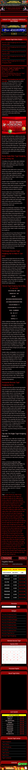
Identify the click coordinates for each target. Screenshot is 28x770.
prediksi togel (11, 543)
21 (17, 657)
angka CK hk (11, 496)
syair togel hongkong (9, 554)
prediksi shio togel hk (8, 541)
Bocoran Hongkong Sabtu (9, 625)
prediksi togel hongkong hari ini (14, 545)
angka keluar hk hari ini (18, 502)
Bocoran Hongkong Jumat (9, 614)
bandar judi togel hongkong (14, 513)
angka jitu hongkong (11, 500)
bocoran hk (5, 518)
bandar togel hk (6, 515)
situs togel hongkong (12, 552)
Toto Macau (5, 749)
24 (3, 659)
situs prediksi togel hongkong (15, 550)
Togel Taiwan (5, 752)
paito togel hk (14, 537)
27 (14, 659)
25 (7, 659)
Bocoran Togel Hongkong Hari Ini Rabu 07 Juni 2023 (13, 69)
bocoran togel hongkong (8, 524)
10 (3, 654)
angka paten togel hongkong (10, 511)
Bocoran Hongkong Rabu (9, 73)
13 (14, 654)
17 (3, 657)
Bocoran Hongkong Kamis (9, 617)
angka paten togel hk (20, 509)
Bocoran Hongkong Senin (9, 630)
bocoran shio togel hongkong (17, 520)
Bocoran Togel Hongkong (13, 75)
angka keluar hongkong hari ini (10, 504)
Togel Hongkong (6, 747)
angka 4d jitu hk (9, 494)
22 (21, 657)
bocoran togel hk (6, 522)
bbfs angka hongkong (16, 517)
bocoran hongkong (14, 518)
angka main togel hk (13, 507)
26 (10, 659)
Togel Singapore (6, 741)
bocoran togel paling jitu (18, 526)
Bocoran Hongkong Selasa (9, 627)
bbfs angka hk (6, 517)
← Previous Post (6, 558)
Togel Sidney (5, 744)
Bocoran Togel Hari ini (8, 633)
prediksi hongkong (20, 539)
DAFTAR (22, 717)
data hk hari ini (6, 528)
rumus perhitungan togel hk (9, 546)
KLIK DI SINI (22, 575)
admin (3, 71)
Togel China (5, 755)
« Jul (3, 664)
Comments (5, 76)
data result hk (11, 531)
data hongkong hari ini (17, 528)
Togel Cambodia (6, 758)
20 (14, 657)
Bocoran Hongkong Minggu (9, 619)
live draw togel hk (13, 533)
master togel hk (15, 535)
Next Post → (22, 558)
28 (17, 659)
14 (17, 654)
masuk (10, 564)
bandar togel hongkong (17, 515)
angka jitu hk (11, 498)
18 (7, 657)
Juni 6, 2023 (9, 71)
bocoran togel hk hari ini (18, 522)
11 (7, 654)
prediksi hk (11, 539)
